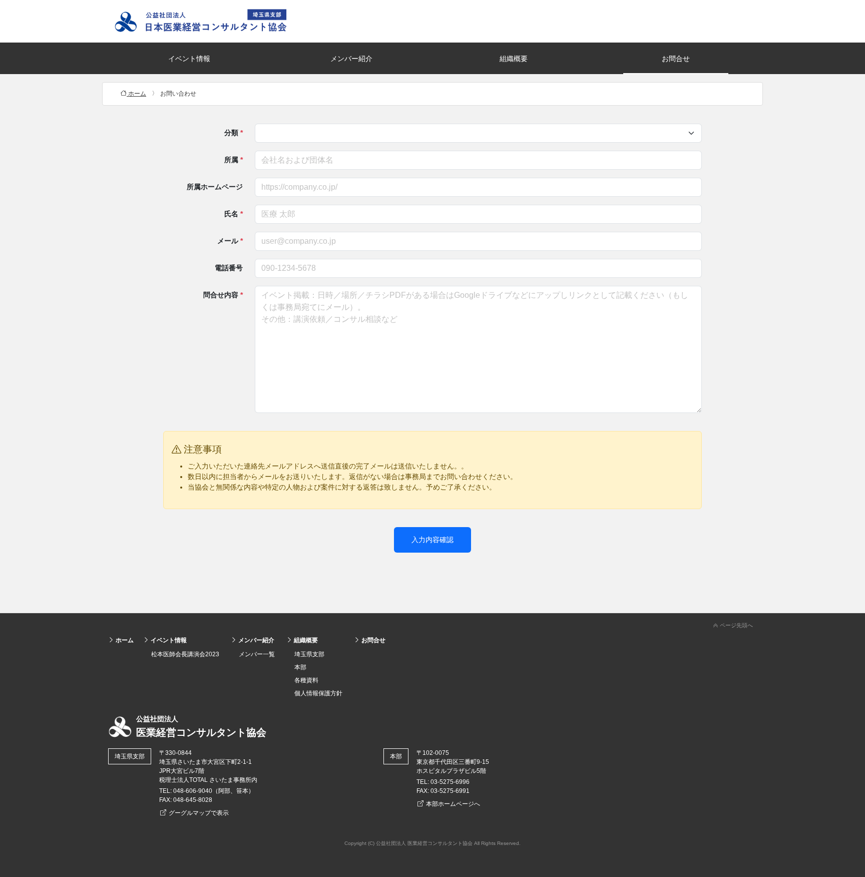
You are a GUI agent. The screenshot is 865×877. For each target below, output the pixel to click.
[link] (432, 623)
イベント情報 (189, 59)
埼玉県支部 (309, 654)
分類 (233, 133)
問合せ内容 (223, 295)
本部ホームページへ (452, 803)
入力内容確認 (432, 540)
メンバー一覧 (257, 654)
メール (230, 241)
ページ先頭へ (735, 625)
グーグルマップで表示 (198, 812)
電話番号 (229, 268)
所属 (233, 160)
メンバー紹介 (351, 59)
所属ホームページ (215, 187)
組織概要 (514, 59)
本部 (300, 667)
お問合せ (676, 59)
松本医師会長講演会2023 (185, 654)
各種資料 (306, 680)
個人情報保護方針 (318, 693)
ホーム (124, 640)
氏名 (233, 214)
